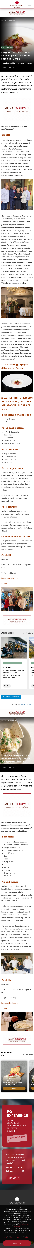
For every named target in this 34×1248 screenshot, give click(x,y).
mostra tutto (28, 633)
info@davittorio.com (9, 578)
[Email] (30, 704)
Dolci (14, 1088)
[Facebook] (22, 704)
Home (2, 20)
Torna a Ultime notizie (11, 697)
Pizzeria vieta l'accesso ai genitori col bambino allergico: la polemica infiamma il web (13, 674)
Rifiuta (27, 1238)
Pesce (3, 750)
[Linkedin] (24, 704)
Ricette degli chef (7, 47)
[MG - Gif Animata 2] (17, 12)
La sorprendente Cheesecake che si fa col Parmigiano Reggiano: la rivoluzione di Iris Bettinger (12, 1080)
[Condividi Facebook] (10, 67)
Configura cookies (12, 1238)
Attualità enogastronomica (12, 662)
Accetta (17, 1243)
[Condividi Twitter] (13, 67)
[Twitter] (27, 704)
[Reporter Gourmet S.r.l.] (17, 4)
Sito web (4, 584)
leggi (6, 685)
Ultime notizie (11, 20)
